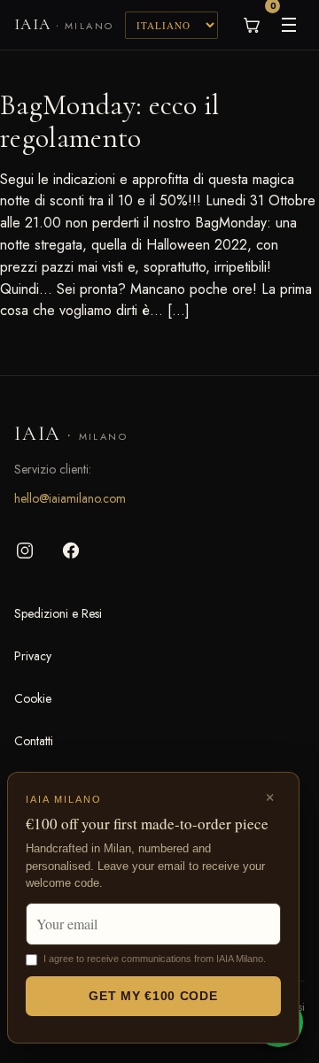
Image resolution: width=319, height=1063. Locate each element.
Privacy (32, 656)
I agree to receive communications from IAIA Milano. (154, 958)
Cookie (32, 698)
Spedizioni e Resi (58, 613)
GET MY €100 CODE (153, 996)
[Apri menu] (289, 24)
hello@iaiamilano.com (70, 498)
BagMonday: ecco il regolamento (110, 121)
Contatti (33, 741)
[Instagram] (24, 550)
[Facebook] (70, 550)
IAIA (64, 24)
